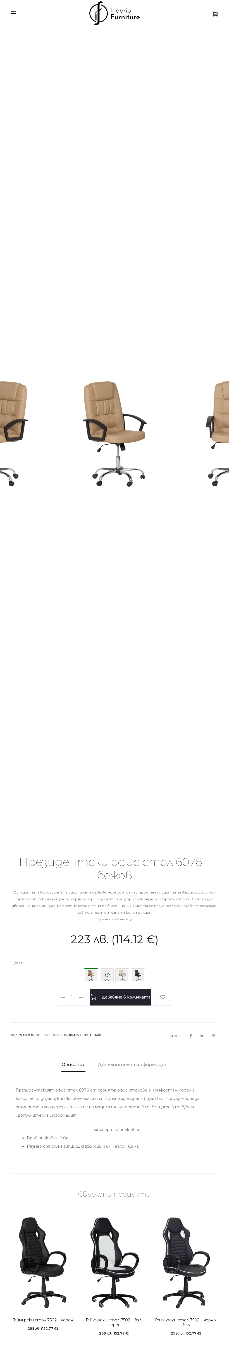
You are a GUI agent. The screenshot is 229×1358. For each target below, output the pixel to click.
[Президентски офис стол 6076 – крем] (122, 975)
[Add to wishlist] (162, 997)
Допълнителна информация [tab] (133, 1064)
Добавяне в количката (126, 997)
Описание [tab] (73, 1064)
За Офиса (71, 1035)
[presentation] (19, 434)
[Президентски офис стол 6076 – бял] (107, 975)
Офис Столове (92, 1035)
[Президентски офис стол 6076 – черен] (138, 975)
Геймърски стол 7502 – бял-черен (114, 1322)
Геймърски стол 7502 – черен (42, 1320)
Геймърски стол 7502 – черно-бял (186, 1322)
